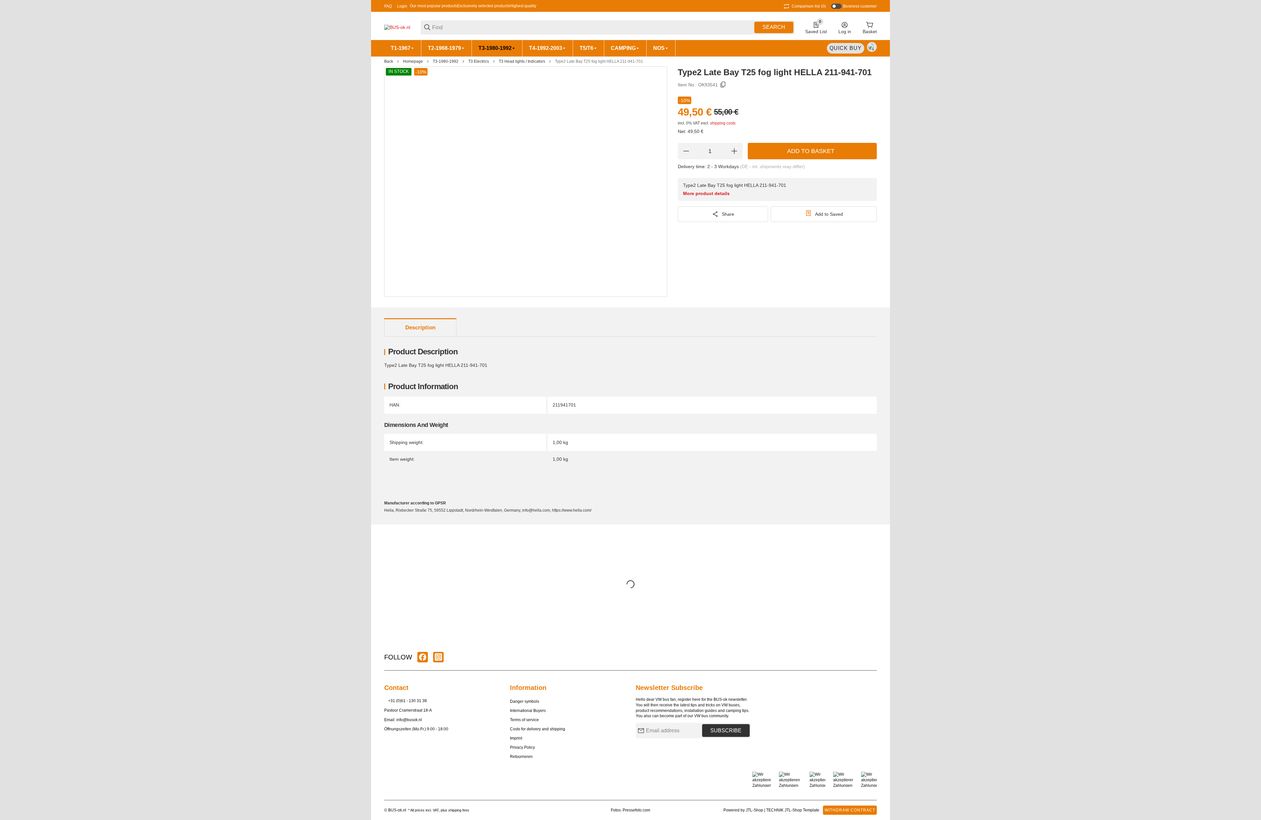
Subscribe (725, 730)
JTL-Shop (755, 810)
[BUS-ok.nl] (397, 27)
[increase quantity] (734, 151)
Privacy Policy (522, 747)
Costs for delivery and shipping (537, 729)
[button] (871, 657)
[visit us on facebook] (422, 657)
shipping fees (458, 810)
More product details (706, 193)
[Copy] (723, 85)
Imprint (516, 738)
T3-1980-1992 (445, 61)
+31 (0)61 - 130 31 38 (407, 700)
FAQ (388, 6)
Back (388, 61)
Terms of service (524, 720)
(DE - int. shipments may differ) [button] (772, 166)
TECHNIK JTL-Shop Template (792, 810)
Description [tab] (420, 327)
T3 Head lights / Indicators (522, 61)
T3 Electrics (478, 61)
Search (774, 27)
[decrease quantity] (686, 151)
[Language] (872, 47)
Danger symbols (524, 701)
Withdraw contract (850, 810)
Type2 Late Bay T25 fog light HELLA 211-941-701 (599, 61)
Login (402, 6)
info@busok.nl (409, 720)
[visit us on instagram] (438, 657)
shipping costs (723, 123)
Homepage (413, 61)
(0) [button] (809, 6)
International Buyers (528, 710)
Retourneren (521, 756)
